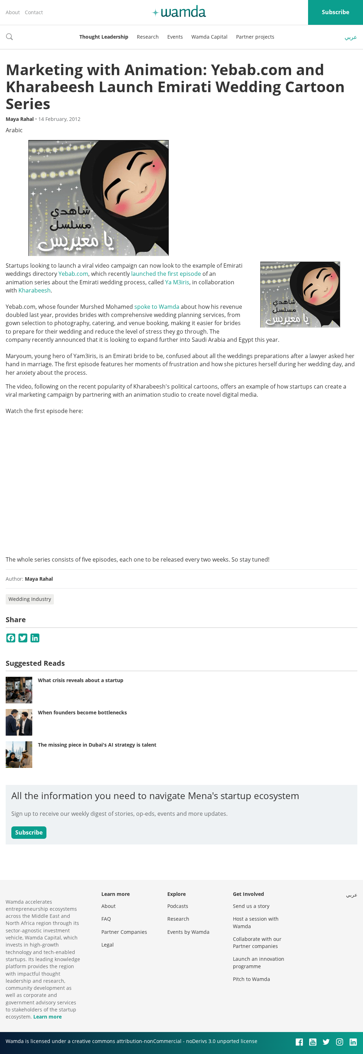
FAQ (106, 918)
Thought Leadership (103, 36)
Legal (107, 944)
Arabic (14, 130)
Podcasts (177, 906)
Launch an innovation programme (258, 962)
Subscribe (335, 12)
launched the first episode (166, 274)
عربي (351, 37)
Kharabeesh (34, 290)
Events (175, 36)
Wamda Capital (209, 36)
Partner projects (255, 36)
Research (148, 36)
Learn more (47, 1016)
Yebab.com (73, 274)
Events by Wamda (188, 931)
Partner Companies (124, 931)
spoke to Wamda (156, 307)
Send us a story (251, 906)
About (13, 12)
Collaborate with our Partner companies (257, 942)
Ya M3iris (177, 282)
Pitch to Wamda (251, 979)
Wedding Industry (30, 599)
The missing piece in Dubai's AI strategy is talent (97, 744)
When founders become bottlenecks (82, 712)
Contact (34, 12)
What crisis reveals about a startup (80, 680)
